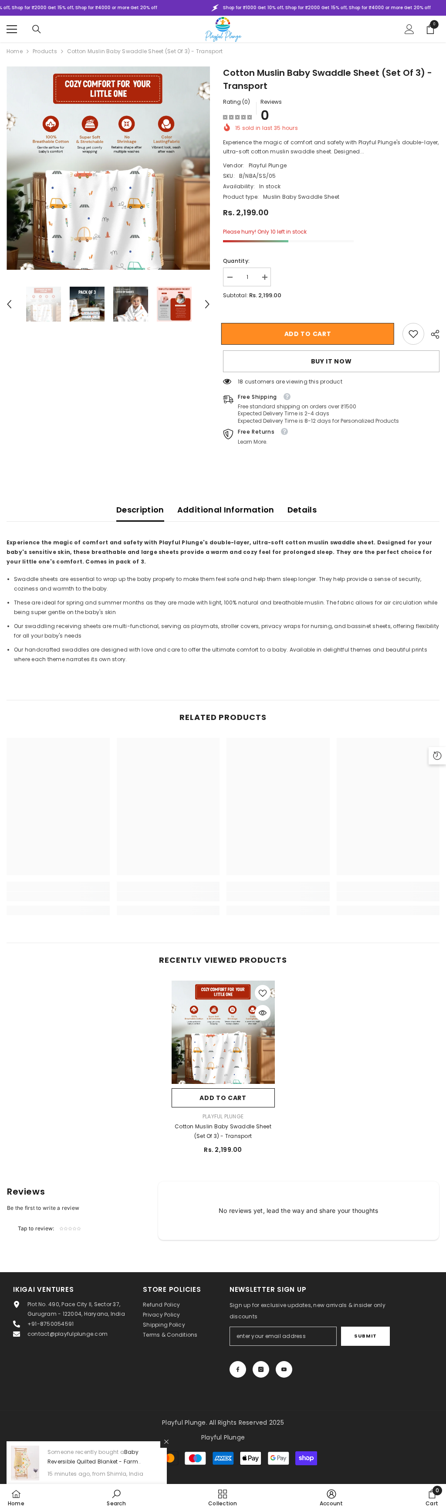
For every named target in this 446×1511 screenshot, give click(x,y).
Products (45, 51)
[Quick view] (262, 1013)
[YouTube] (284, 1369)
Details (302, 509)
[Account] (409, 29)
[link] (413, 334)
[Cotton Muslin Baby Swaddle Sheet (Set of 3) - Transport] (223, 1032)
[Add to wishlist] (262, 993)
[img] (237, 116)
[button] (9, 304)
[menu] (12, 29)
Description (140, 509)
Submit (365, 1335)
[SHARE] (431, 334)
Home (15, 51)
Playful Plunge (268, 165)
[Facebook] (238, 1369)
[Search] (36, 29)
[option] (108, 168)
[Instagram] (261, 1369)
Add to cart (309, 333)
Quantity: (236, 261)
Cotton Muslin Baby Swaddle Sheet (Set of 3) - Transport (223, 1131)
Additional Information (225, 509)
